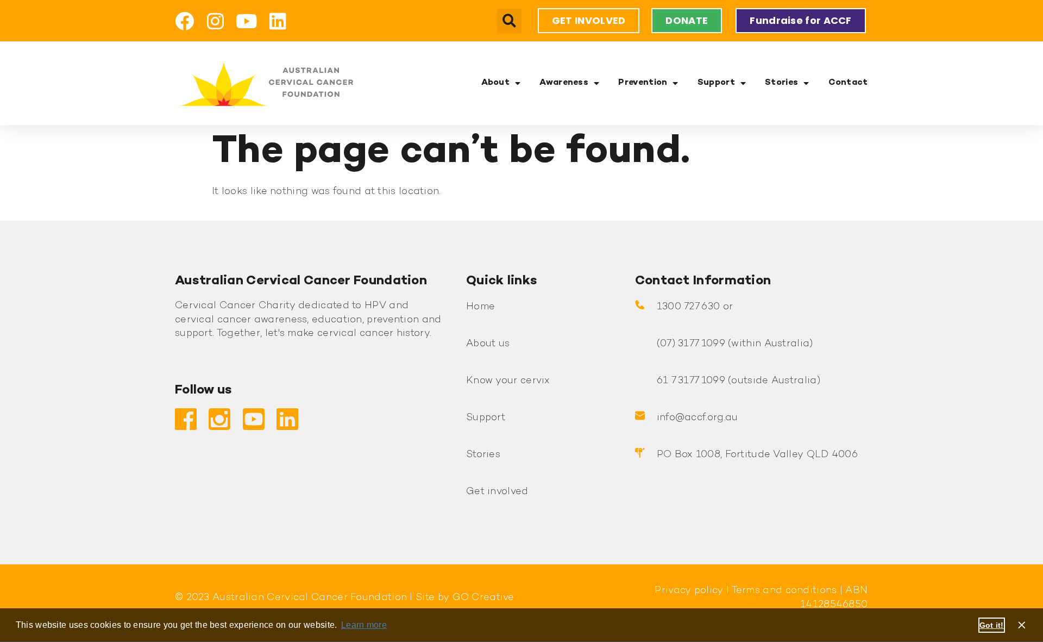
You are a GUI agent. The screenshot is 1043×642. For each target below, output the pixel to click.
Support (716, 83)
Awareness (563, 83)
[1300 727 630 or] (640, 305)
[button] (509, 21)
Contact (848, 83)
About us (488, 344)
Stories (781, 83)
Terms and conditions (783, 590)
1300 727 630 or (695, 307)
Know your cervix (508, 381)
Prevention (642, 83)
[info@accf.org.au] (640, 416)
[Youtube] (246, 20)
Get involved (497, 492)
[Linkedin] (277, 20)
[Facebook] (184, 20)
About (495, 83)
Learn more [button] (364, 624)
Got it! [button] (991, 625)
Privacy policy (689, 590)
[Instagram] (215, 20)
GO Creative (483, 598)
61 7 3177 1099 (691, 381)
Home (480, 307)
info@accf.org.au (697, 418)
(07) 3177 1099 (691, 344)
